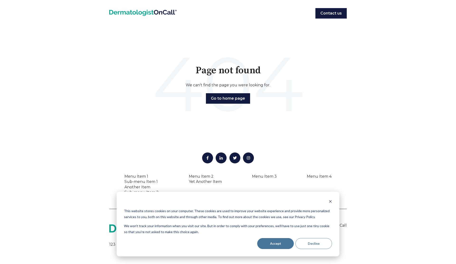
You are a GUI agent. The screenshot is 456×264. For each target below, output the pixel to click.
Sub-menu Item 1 (141, 181)
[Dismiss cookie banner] (330, 202)
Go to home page (228, 98)
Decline (314, 243)
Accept (275, 243)
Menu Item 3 (264, 176)
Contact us (331, 13)
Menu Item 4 (319, 176)
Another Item (137, 187)
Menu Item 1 (136, 176)
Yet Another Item (205, 181)
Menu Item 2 (201, 176)
